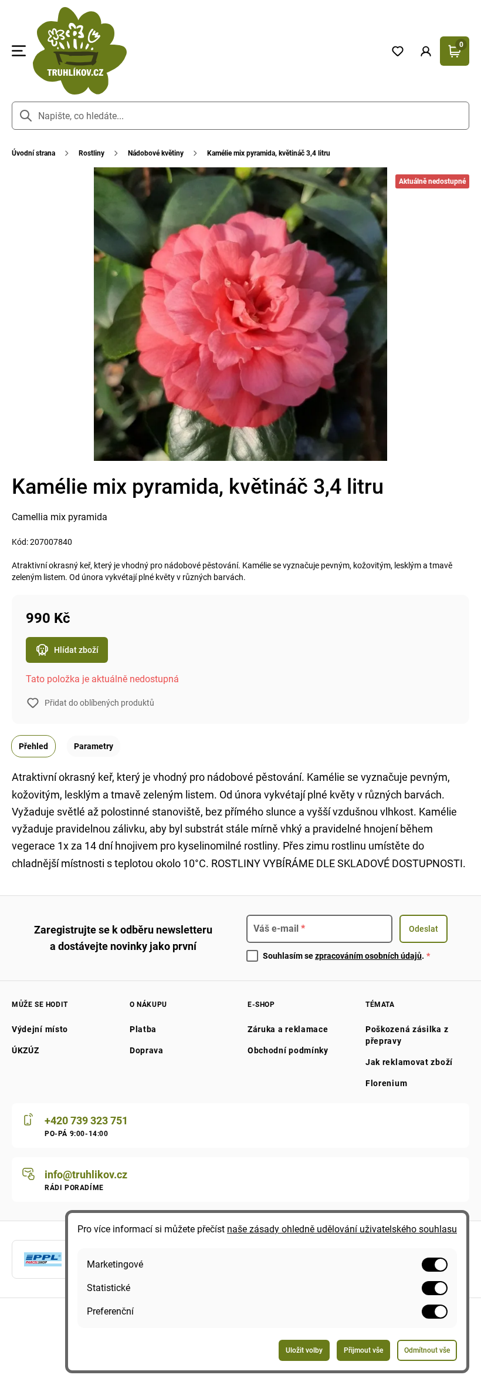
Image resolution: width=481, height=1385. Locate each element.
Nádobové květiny (156, 153)
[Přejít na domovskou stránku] (205, 51)
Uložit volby (304, 1350)
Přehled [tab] (33, 746)
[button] (426, 51)
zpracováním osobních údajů (368, 956)
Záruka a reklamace (288, 1029)
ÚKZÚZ (25, 1050)
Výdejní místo (40, 1029)
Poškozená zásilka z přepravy (406, 1035)
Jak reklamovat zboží (409, 1062)
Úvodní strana (33, 153)
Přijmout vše (363, 1350)
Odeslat (423, 929)
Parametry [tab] (93, 746)
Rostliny (91, 153)
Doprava (147, 1050)
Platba (143, 1029)
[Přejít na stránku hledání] (26, 115)
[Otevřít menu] (19, 51)
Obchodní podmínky (288, 1050)
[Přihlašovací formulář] (426, 51)
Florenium (386, 1083)
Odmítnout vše (427, 1350)
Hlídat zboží (76, 650)
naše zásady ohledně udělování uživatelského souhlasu (342, 1229)
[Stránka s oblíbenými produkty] (398, 51)
